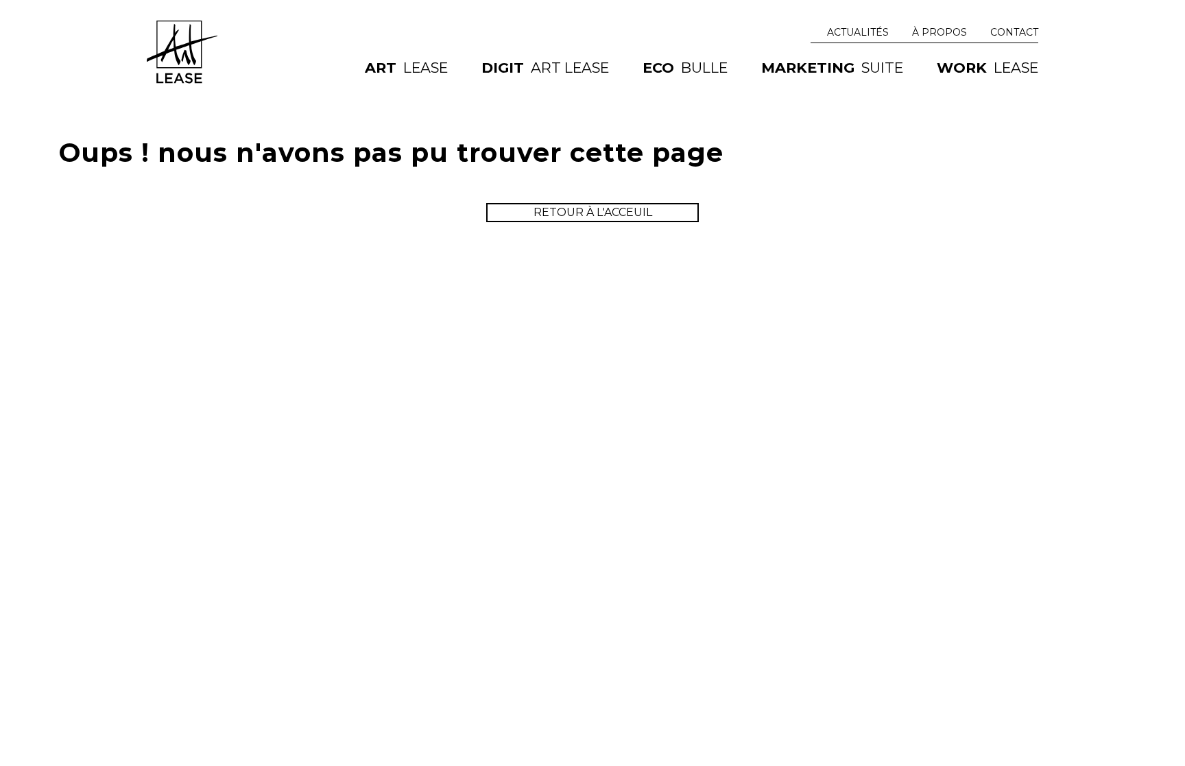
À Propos (939, 32)
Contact (1014, 32)
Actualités (858, 32)
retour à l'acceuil (593, 212)
